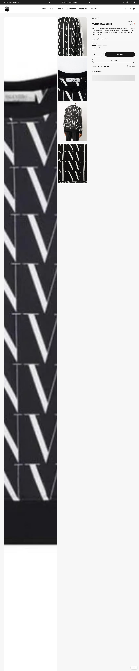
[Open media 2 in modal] (72, 36)
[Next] (89, 2)
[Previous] (49, 2)
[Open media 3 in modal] (72, 79)
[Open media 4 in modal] (72, 122)
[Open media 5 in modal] (72, 163)
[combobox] (12, 2)
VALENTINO (95, 18)
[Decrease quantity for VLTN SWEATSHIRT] (94, 54)
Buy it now (114, 60)
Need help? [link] (132, 66)
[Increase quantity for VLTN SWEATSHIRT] (102, 54)
